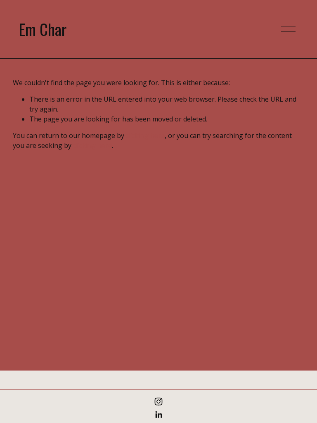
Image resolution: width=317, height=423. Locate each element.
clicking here (145, 135)
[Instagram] (158, 401)
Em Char (42, 28)
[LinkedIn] (158, 415)
